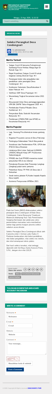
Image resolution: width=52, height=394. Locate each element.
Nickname (11, 313)
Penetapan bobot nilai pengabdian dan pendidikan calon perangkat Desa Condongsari (24, 81)
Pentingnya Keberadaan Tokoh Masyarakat (26, 141)
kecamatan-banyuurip (30, 274)
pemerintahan (14, 277)
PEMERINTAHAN (12, 54)
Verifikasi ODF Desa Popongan (21, 93)
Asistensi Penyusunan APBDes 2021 (23, 181)
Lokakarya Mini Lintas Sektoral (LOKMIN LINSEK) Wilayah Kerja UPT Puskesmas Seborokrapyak (25, 152)
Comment (11, 340)
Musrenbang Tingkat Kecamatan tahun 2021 (26, 96)
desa (18, 274)
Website (9, 331)
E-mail (9, 322)
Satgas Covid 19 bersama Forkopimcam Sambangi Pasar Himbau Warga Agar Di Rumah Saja (25, 67)
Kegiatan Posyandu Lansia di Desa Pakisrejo (27, 138)
